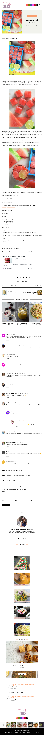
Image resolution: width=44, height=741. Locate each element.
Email (16, 500)
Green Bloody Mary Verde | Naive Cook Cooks (14, 470)
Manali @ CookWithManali (12, 345)
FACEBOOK (33, 205)
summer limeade (26, 280)
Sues (7, 354)
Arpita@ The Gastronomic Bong (13, 393)
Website (30, 500)
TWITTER (9, 207)
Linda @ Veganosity (10, 431)
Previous (2, 312)
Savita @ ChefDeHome (11, 442)
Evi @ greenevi (9, 451)
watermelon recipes (34, 280)
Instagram (23, 538)
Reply (8, 339)
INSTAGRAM (27, 205)
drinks (6, 280)
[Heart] (27, 5)
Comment (3, 491)
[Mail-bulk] (29, 5)
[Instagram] (33, 5)
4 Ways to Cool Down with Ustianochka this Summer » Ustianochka (18, 475)
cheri (7, 334)
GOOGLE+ (13, 207)
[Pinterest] (35, 5)
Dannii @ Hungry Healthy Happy (13, 364)
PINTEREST (4, 207)
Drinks (34, 16)
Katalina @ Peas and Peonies (13, 403)
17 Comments (37, 25)
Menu (42, 5)
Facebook (18, 538)
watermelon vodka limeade (22, 281)
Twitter (21, 538)
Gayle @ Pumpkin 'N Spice (12, 373)
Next (42, 312)
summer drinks (19, 280)
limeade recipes (12, 280)
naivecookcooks (28, 25)
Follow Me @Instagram (3, 726)
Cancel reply (27, 486)
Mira (7, 384)
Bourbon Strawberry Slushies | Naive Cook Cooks (14, 480)
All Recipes (31, 16)
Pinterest (25, 538)
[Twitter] (20, 277)
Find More (22, 535)
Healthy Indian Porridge (22, 323)
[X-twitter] (37, 5)
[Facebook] (31, 5)
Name (3, 500)
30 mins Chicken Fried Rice (35, 323)
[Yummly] (26, 277)
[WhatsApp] (29, 277)
